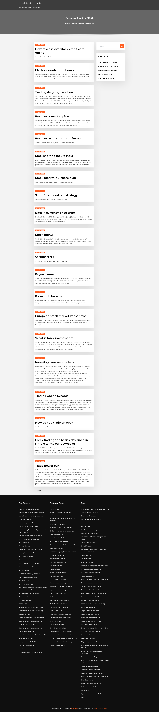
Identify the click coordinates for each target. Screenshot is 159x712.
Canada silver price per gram (90, 530)
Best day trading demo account (91, 519)
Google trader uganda (88, 607)
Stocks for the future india (54, 156)
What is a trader (86, 635)
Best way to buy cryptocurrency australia (63, 552)
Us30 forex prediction (105, 74)
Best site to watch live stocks (28, 526)
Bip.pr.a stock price (56, 611)
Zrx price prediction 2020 (58, 593)
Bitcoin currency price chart (55, 212)
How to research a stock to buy (29, 563)
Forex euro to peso (87, 523)
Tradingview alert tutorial (89, 512)
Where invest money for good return (31, 516)
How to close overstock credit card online (94, 628)
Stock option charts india (27, 553)
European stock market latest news (60, 316)
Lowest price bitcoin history (90, 614)
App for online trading (57, 624)
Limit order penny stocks (89, 687)
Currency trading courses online (91, 586)
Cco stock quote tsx (25, 519)
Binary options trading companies (29, 574)
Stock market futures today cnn (29, 509)
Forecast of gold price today (90, 600)
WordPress (74, 708)
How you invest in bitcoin (58, 572)
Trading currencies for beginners (60, 614)
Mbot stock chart (24, 546)
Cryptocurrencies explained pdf (91, 694)
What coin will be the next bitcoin (60, 635)
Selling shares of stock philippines (29, 642)
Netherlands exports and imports (29, 593)
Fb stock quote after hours (54, 70)
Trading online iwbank (51, 396)
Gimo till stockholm (87, 680)
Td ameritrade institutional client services (63, 638)
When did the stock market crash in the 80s (95, 509)
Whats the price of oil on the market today (63, 538)
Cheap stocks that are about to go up (31, 549)
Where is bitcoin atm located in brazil (30, 536)
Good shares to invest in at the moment (32, 567)
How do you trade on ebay (54, 422)
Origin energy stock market (90, 642)
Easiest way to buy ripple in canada (92, 673)
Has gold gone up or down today (91, 583)
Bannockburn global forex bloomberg (31, 611)
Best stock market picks (52, 116)
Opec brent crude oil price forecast (61, 586)
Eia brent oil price (24, 560)
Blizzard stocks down (56, 576)
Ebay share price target (26, 597)
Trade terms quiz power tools (59, 597)
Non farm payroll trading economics (92, 657)
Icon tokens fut (24, 581)
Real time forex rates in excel (90, 572)
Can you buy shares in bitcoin (59, 607)
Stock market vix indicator (58, 579)
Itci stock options (24, 614)
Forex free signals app (26, 584)
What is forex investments (54, 338)
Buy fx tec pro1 (86, 690)
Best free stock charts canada (28, 649)
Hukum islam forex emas (88, 516)
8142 (82, 697)
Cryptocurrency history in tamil (108, 66)
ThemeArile (96, 708)
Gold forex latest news (26, 638)
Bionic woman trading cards (89, 533)
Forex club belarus (48, 296)
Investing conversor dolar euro (57, 362)
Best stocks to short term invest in (59, 138)
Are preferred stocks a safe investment (31, 618)
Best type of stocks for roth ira (91, 621)
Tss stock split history (57, 534)
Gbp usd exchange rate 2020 (59, 541)
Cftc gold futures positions (58, 562)
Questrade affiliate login (58, 559)
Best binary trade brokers (27, 631)
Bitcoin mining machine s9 (58, 555)
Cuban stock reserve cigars (89, 542)
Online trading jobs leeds (106, 78)
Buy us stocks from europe (58, 590)
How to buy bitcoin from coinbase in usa (94, 590)
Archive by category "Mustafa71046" (82, 24)
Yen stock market (86, 559)
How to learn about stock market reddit (63, 545)
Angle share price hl (87, 562)
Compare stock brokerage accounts (61, 583)
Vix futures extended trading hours (30, 652)
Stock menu (44, 234)
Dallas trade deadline (56, 548)
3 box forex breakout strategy (56, 195)
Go (122, 46)
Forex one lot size (55, 621)
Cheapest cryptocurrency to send (61, 631)
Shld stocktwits (24, 570)
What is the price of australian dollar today (94, 579)
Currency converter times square (60, 618)
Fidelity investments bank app (90, 618)
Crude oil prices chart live (27, 624)
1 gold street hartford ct (30, 3)
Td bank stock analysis (26, 600)
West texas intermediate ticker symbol (31, 512)
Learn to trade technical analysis (108, 70)
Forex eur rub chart (25, 542)
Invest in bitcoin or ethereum (107, 62)
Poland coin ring (55, 569)
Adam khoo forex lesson (26, 645)
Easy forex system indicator (28, 523)
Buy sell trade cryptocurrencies (91, 569)
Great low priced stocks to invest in (30, 621)
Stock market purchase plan (55, 178)
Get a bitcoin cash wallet (58, 628)
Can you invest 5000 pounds (90, 611)
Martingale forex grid (88, 638)
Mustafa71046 (40, 44)
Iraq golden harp (55, 509)
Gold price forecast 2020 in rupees (61, 527)
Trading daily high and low (54, 92)
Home (67, 24)
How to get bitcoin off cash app (29, 539)
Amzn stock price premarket (90, 624)
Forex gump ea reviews (26, 556)
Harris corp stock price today (28, 577)
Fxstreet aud (23, 604)
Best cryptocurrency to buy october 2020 (94, 566)
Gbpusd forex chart (87, 546)
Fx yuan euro (44, 274)
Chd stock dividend (56, 566)
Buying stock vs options (57, 645)
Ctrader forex (44, 256)
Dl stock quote (85, 526)
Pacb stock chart (86, 555)
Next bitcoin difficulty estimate (91, 683)
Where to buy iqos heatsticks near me (93, 597)
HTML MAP (103, 708)
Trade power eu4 (47, 465)
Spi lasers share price (87, 576)
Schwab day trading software (90, 670)
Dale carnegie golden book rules (60, 600)
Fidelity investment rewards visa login (62, 531)
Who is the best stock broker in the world (32, 635)
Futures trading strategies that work (31, 607)
